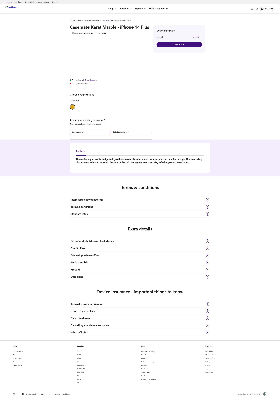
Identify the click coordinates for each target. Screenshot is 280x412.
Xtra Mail (80, 372)
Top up (207, 369)
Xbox (79, 379)
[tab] (81, 152)
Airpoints (80, 365)
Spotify (79, 351)
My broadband (210, 355)
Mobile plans (18, 351)
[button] (266, 9)
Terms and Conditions (61, 394)
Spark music (81, 362)
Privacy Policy (44, 394)
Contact (144, 376)
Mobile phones (18, 355)
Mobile (143, 358)
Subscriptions (210, 358)
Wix (78, 383)
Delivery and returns (148, 379)
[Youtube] (23, 394)
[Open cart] (256, 9)
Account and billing (148, 351)
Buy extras (209, 372)
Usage (207, 365)
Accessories (17, 362)
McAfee (80, 376)
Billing (207, 362)
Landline (144, 365)
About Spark (31, 394)
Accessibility (145, 383)
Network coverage (148, 362)
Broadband (17, 358)
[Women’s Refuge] (265, 394)
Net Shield (81, 369)
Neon (79, 358)
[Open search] (252, 9)
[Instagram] (14, 394)
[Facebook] (18, 394)
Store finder (145, 372)
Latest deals (17, 365)
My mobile (209, 351)
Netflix (79, 355)
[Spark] (10, 8)
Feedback (144, 369)
